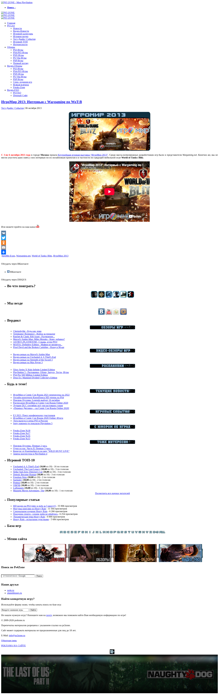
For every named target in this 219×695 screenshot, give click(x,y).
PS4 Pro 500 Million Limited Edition (30, 375)
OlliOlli (16, 485)
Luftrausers (18, 488)
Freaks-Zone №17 (21, 433)
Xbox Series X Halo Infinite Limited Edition (34, 369)
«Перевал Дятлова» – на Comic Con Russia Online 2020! (41, 408)
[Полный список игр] (162, 532)
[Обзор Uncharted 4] (116, 297)
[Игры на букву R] (122, 532)
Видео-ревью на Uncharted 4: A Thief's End (34, 357)
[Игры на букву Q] (118, 532)
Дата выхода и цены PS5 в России (30, 420)
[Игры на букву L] (100, 532)
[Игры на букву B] (64, 532)
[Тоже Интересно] (112, 443)
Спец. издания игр (22, 82)
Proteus (16, 482)
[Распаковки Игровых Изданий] (112, 367)
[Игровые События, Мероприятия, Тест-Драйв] (112, 412)
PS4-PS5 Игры (20, 52)
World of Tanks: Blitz (42, 256)
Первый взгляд (20, 63)
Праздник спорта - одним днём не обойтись (35, 514)
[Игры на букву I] (89, 532)
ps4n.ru (10, 590)
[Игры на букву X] (143, 532)
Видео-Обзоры (14, 66)
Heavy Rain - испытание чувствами (31, 519)
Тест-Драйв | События (24, 39)
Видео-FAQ (13, 90)
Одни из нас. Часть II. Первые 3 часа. (32, 448)
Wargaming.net (23, 256)
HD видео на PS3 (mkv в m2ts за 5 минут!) (34, 506)
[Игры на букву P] (114, 532)
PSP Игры (18, 60)
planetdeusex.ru (14, 593)
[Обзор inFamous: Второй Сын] (130, 297)
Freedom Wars (20, 477)
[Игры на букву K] (96, 532)
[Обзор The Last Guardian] (123, 297)
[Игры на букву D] (71, 532)
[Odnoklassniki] (109, 242)
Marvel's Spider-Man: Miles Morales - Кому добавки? (39, 339)
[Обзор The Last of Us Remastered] (94, 297)
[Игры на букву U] (132, 532)
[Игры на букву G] (82, 532)
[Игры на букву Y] (147, 532)
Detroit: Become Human (24, 474)
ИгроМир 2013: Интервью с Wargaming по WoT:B (41, 102)
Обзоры (11, 47)
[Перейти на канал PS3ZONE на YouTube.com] (37, 227)
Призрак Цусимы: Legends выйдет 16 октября (36, 400)
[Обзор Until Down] (108, 297)
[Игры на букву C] (68, 532)
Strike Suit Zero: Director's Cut (27, 472)
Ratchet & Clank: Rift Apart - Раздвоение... (34, 336)
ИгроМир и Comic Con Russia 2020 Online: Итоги (38, 418)
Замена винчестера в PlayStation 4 (30, 454)
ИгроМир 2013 (60, 256)
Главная (11, 23)
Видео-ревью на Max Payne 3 (28, 362)
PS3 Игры (18, 50)
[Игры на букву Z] (150, 532)
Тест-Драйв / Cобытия (12, 108)
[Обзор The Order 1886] (101, 297)
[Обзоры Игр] (112, 328)
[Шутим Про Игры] (112, 428)
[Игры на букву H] (86, 532)
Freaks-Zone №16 (21, 436)
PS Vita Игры (20, 58)
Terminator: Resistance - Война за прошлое (34, 334)
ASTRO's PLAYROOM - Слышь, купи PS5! (35, 342)
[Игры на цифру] (156, 532)
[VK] (109, 233)
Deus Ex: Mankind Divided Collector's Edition (35, 377)
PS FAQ (17, 92)
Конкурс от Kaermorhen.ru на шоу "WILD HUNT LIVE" (41, 451)
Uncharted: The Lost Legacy (26, 469)
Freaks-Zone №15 (21, 438)
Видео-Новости (21, 31)
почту (49, 615)
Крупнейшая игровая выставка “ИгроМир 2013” (83, 155)
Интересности (20, 44)
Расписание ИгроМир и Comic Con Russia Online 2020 (40, 403)
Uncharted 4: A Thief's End (26, 466)
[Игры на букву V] (136, 532)
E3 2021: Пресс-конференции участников (34, 415)
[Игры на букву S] (125, 532)
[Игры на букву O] (111, 532)
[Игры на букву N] (107, 532)
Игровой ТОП (20, 42)
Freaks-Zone (19, 87)
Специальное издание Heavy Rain (30, 511)
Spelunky (17, 480)
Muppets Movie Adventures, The (28, 490)
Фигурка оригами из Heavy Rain (29, 508)
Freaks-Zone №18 (21, 430)
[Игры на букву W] (139, 532)
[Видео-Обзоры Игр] (112, 351)
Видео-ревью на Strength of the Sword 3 (33, 360)
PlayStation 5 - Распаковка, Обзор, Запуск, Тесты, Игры (41, 372)
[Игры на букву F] (79, 532)
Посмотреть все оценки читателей (112, 493)
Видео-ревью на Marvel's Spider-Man (31, 354)
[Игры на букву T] (129, 532)
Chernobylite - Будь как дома (27, 331)
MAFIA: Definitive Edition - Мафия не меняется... (37, 344)
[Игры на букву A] (61, 532)
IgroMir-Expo (8, 256)
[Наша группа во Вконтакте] (101, 314)
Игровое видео (20, 36)
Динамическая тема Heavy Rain (29, 516)
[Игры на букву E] (75, 532)
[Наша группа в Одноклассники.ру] (116, 314)
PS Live (11, 25)
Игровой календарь (23, 33)
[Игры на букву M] (104, 532)
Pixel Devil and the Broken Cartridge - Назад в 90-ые (38, 347)
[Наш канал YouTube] (108, 314)
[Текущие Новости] (112, 392)
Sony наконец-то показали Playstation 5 (32, 423)
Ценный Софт (20, 95)
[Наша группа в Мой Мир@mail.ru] (123, 314)
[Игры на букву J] (93, 532)
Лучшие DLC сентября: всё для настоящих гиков (38, 405)
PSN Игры (18, 55)
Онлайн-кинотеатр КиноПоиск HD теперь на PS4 (38, 397)
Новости (17, 28)
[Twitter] (109, 237)
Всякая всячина (21, 84)
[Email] (109, 247)
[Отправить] (109, 252)
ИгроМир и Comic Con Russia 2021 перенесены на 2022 (41, 395)
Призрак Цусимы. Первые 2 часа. (30, 446)
